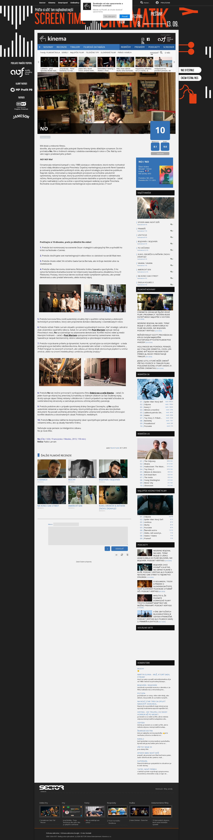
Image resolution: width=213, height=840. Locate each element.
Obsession (148, 485)
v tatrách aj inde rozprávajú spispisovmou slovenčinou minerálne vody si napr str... (153, 772)
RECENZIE (62, 46)
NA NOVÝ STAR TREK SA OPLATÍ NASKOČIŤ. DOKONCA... (151, 702)
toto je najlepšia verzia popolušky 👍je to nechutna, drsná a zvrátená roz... (152, 734)
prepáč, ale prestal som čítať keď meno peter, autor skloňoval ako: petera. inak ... (154, 756)
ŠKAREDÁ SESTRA (145, 730)
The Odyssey (150, 461)
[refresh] (121, 555)
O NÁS (167, 53)
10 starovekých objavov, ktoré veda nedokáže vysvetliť (161, 822)
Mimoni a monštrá (151, 410)
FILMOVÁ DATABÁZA (94, 46)
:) (107, 548)
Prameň (147, 538)
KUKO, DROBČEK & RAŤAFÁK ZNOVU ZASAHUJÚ (112, 507)
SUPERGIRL (142, 761)
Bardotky (148, 420)
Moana (147, 464)
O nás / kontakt (86, 833)
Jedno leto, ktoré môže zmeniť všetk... (87, 69)
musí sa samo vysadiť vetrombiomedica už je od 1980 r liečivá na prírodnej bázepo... (154, 680)
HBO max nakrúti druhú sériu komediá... (125, 69)
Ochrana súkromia (52, 833)
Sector (42, 2)
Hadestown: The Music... (154, 466)
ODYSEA (140, 722)
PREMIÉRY (139, 46)
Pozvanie (148, 426)
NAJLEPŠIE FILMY (77, 52)
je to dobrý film (142, 749)
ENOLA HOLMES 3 (146, 282)
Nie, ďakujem (110, 16)
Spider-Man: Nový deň (153, 401)
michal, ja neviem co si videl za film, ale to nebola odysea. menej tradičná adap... (152, 726)
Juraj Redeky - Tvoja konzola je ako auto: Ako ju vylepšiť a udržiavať (71, 822)
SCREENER (168, 46)
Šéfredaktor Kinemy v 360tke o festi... (106, 69)
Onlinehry (74, 2)
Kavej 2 (147, 407)
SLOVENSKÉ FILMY (108, 52)
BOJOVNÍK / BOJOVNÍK (109, 479)
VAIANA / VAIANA (145, 263)
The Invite (148, 477)
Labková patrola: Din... (153, 412)
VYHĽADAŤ (154, 53)
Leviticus (147, 522)
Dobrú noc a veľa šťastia (102, 393)
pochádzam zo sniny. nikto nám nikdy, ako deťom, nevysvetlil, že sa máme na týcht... (153, 696)
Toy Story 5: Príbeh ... (153, 418)
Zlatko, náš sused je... (153, 533)
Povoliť (124, 16)
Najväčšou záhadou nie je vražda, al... (143, 69)
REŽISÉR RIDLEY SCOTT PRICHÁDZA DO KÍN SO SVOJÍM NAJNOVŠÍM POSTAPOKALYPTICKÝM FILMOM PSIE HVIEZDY (154, 338)
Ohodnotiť (160, 153)
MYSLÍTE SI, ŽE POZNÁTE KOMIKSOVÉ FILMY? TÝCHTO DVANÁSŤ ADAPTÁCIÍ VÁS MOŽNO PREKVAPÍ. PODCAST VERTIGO (154, 600)
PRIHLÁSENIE (165, 3)
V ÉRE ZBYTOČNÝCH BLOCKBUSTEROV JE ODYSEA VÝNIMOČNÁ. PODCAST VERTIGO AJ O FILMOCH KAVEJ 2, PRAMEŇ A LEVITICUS (155, 616)
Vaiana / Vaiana (150, 535)
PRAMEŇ (141, 228)
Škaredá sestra (150, 530)
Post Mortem (98, 330)
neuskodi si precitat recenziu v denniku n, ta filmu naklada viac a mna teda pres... (153, 688)
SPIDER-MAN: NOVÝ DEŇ (148, 222)
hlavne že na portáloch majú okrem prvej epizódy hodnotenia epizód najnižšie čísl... (153, 707)
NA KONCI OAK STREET (48, 505)
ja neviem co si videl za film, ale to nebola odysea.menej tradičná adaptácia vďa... (152, 718)
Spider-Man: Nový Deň (153, 519)
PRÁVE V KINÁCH (124, 52)
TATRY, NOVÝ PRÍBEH (147, 769)
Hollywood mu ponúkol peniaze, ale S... (162, 70)
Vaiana (147, 415)
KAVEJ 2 (140, 739)
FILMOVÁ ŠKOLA (53, 52)
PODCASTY (154, 46)
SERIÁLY (65, 52)
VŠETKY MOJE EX (144, 747)
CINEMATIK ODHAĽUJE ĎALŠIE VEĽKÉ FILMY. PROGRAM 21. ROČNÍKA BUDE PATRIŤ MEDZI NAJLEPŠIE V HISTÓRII (153, 314)
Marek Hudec (115, 448)
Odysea (147, 404)
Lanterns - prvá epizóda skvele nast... (49, 69)
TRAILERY (75, 46)
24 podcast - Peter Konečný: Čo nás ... (67, 69)
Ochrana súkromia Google (70, 833)
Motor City (148, 483)
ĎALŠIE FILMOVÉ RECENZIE (56, 455)
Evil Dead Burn (150, 474)
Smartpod (63, 2)
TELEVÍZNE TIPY (92, 52)
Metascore (155, 142)
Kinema (51, 2)
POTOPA (141, 693)
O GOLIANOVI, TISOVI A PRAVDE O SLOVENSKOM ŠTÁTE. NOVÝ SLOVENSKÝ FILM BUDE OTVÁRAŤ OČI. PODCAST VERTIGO (154, 586)
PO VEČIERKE (144, 248)
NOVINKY (48, 46)
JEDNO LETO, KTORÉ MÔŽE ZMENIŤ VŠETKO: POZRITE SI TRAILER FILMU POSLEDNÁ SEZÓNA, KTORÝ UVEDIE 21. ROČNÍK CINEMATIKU (154, 364)
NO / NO (144, 161)
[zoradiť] (127, 555)
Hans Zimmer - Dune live (139, 820)
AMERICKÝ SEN (75, 505)
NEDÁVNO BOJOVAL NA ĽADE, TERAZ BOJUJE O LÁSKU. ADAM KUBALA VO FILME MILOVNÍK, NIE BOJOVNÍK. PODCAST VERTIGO (153, 327)
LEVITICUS (142, 235)
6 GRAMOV (42, 479)
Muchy (147, 525)
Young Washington (152, 480)
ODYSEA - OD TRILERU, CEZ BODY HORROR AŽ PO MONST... (152, 713)
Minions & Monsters (152, 472)
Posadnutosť (149, 423)
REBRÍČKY (126, 46)
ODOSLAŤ (119, 548)
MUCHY (71, 479)
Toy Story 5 (149, 469)
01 (116, 555)
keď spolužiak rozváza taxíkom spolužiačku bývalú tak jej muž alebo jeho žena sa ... (153, 742)
